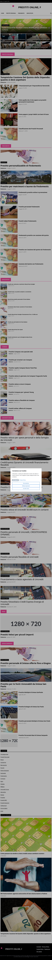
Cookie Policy (15, 480)
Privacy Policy (22, 480)
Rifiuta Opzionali (26, 486)
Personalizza (26, 483)
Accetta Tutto (26, 488)
